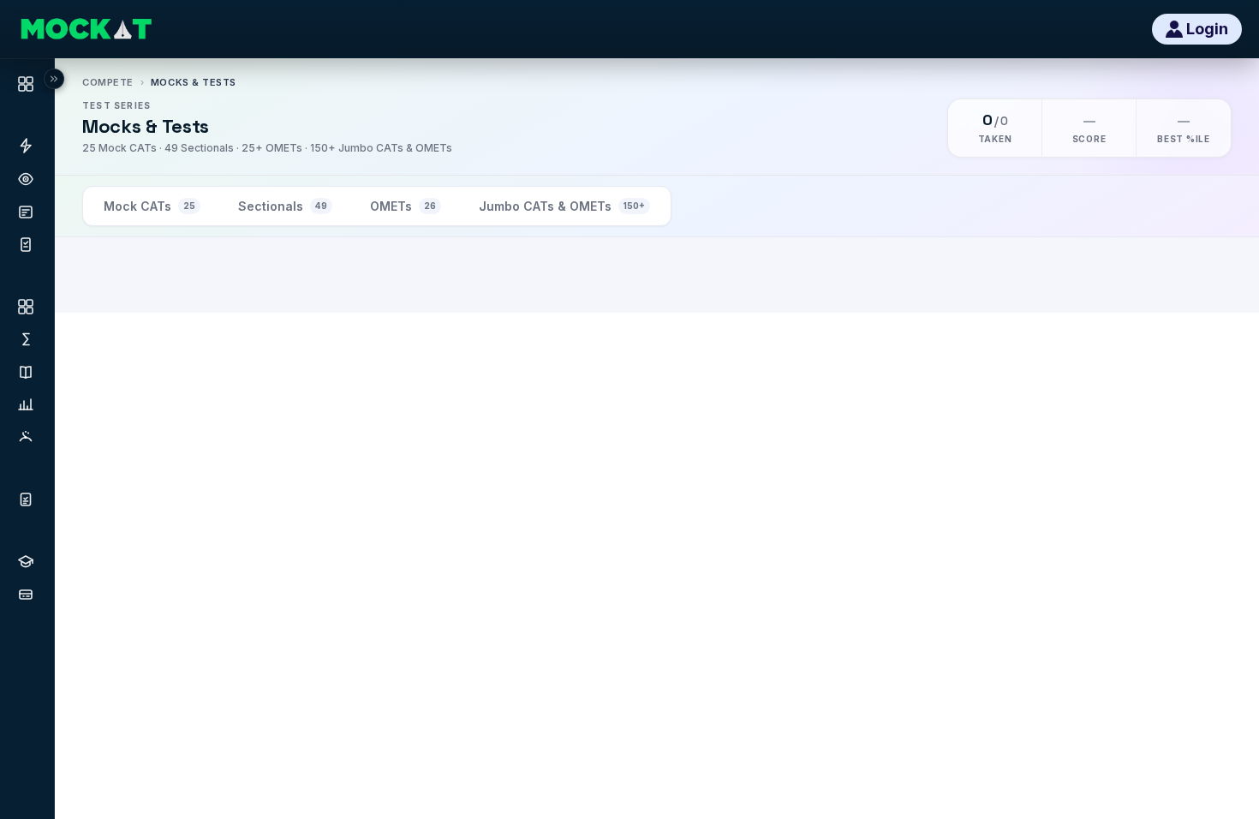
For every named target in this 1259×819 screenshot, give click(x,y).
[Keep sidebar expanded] (54, 79)
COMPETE (108, 82)
